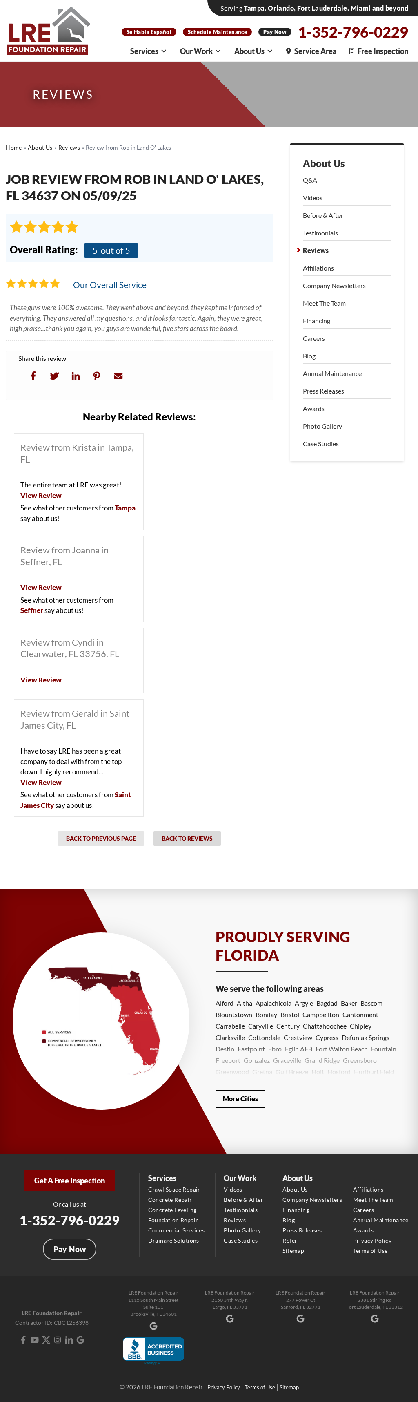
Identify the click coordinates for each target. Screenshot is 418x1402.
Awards (314, 408)
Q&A (310, 180)
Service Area (315, 51)
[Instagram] (57, 1340)
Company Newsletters (334, 285)
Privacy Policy (372, 1240)
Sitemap (293, 1250)
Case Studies (321, 443)
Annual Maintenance (332, 373)
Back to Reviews (187, 838)
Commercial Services (176, 1230)
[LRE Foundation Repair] (48, 31)
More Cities (240, 1098)
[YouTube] (35, 1340)
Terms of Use (370, 1250)
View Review (41, 495)
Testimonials (320, 233)
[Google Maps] (80, 1340)
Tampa (125, 507)
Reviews (316, 250)
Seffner (31, 610)
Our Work (196, 51)
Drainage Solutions (173, 1240)
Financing (316, 320)
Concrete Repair (170, 1199)
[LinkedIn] (69, 1340)
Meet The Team (324, 303)
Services (144, 51)
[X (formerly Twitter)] (46, 1340)
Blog (309, 356)
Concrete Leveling (172, 1209)
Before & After (323, 215)
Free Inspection (383, 51)
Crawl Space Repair (174, 1189)
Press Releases (323, 391)
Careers (314, 338)
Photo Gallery (322, 426)
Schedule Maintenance (217, 32)
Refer (289, 1240)
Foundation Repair (173, 1219)
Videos (312, 197)
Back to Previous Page (101, 838)
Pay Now (275, 32)
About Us (249, 51)
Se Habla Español (149, 32)
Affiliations (318, 268)
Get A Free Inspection (69, 1180)
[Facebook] (23, 1340)
